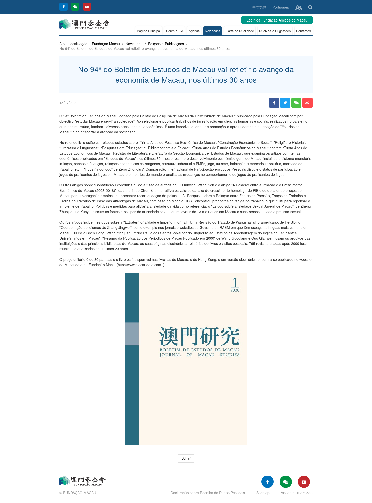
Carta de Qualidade (240, 30)
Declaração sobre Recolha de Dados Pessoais (208, 492)
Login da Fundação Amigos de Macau (276, 20)
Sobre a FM (174, 30)
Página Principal (149, 30)
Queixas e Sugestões (275, 30)
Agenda (194, 30)
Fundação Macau (106, 43)
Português (281, 7)
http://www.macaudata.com (139, 264)
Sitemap (263, 492)
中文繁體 (259, 7)
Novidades (212, 30)
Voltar (186, 458)
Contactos (303, 30)
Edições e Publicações (166, 43)
